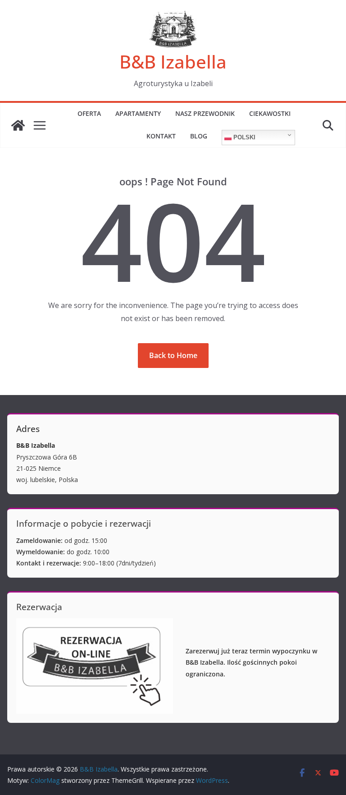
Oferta (89, 113)
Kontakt (161, 136)
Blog (198, 136)
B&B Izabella (173, 61)
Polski (243, 137)
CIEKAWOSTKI (270, 113)
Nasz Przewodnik (205, 113)
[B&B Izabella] (18, 125)
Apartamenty (138, 113)
